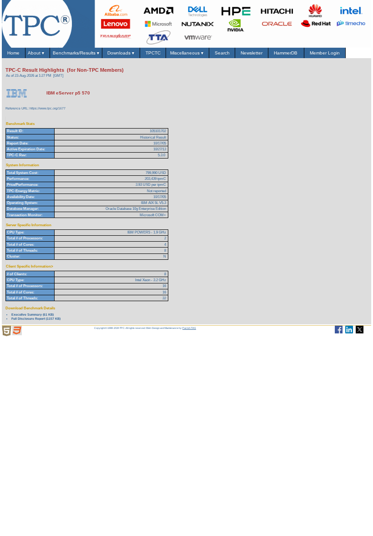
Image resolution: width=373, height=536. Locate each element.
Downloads (121, 52)
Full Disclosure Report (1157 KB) (35, 319)
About (37, 52)
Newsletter (251, 52)
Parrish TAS (189, 328)
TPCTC (153, 52)
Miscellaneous (187, 52)
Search (222, 52)
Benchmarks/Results (76, 52)
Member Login (325, 52)
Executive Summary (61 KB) (32, 315)
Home (13, 52)
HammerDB (286, 52)
